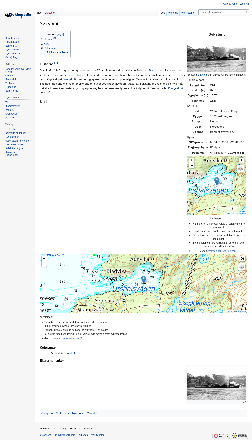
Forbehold (83, 435)
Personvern (45, 435)
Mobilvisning (98, 435)
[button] (241, 160)
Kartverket (240, 213)
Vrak (59, 413)
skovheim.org (73, 353)
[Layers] (240, 168)
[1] (56, 62)
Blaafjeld (203, 74)
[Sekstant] (216, 181)
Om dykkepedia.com (64, 435)
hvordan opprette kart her (221, 251)
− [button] (192, 165)
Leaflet (228, 213)
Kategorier (47, 413)
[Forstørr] (244, 402)
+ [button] (192, 160)
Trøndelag (93, 413)
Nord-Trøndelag (74, 413)
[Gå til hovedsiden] (17, 16)
